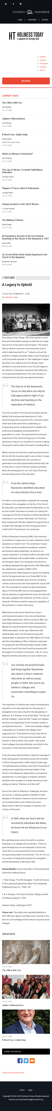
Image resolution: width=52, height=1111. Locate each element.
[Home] (26, 36)
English (43, 57)
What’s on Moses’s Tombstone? (17, 154)
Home (22, 1090)
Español (43, 60)
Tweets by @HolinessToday (13, 1073)
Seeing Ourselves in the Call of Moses (20, 204)
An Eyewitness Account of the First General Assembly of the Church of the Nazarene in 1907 (25, 237)
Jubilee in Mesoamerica (13, 118)
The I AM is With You (12, 103)
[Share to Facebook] (19, 1060)
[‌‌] (6, 4)
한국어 (42, 70)
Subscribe (32, 20)
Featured (9, 277)
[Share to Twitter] (26, 1060)
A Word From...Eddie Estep (15, 134)
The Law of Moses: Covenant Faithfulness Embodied (22, 171)
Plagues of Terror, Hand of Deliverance (20, 188)
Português (44, 63)
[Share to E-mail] (32, 1060)
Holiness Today (11, 297)
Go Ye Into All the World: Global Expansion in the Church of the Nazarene (24, 256)
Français (43, 67)
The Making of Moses (12, 220)
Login (20, 20)
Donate (45, 20)
